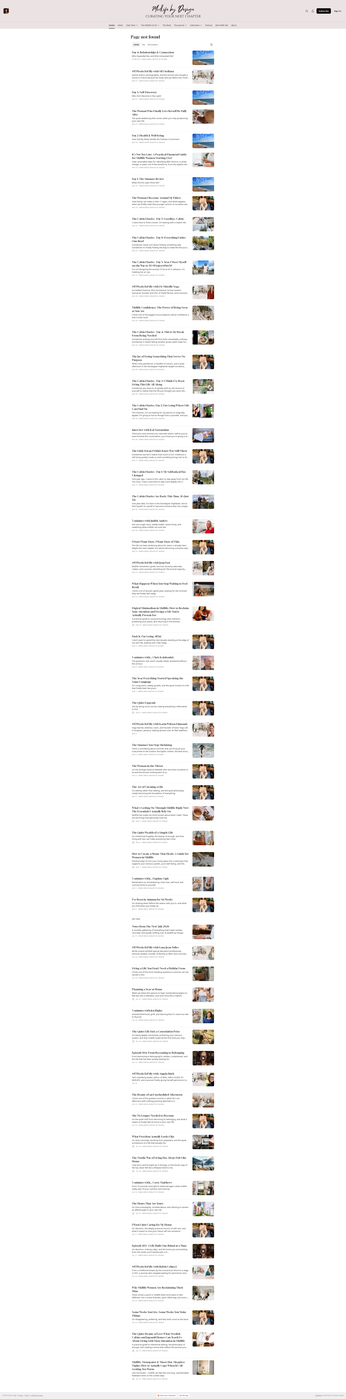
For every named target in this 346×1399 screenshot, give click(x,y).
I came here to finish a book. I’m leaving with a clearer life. (159, 222)
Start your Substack (168, 1395)
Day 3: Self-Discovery (144, 92)
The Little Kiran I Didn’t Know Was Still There (159, 450)
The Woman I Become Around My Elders (156, 197)
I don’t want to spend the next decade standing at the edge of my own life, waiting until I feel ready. (160, 641)
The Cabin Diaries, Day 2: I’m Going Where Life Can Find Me (160, 407)
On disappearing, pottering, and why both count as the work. (160, 1319)
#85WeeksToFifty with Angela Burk (153, 1073)
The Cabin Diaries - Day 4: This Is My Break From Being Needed (158, 333)
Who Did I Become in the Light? (146, 96)
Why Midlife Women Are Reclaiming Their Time (157, 1289)
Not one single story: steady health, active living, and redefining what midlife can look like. (156, 525)
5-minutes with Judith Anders (149, 520)
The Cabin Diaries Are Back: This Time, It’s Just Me (160, 498)
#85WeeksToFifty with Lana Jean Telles (155, 947)
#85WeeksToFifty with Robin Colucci (154, 1266)
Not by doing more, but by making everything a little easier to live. (159, 707)
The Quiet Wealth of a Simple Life (152, 832)
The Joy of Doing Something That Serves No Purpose (158, 358)
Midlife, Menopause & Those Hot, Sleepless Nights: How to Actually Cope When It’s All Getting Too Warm (158, 1365)
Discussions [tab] (153, 44)
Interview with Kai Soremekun (150, 429)
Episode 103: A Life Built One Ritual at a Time (159, 1245)
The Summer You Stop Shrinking (152, 744)
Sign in (337, 11)
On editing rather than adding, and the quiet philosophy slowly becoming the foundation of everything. (158, 792)
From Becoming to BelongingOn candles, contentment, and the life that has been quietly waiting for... (159, 1057)
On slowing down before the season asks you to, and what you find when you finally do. (159, 904)
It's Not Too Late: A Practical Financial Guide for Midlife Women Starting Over (159, 156)
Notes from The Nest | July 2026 (150, 926)
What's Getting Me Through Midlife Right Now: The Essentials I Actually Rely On (160, 809)
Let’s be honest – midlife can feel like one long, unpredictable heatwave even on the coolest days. (160, 1374)
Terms (26, 1395)
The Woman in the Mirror (147, 765)
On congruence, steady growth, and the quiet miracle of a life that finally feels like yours (160, 686)
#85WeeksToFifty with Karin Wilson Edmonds (159, 723)
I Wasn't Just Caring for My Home (152, 1224)
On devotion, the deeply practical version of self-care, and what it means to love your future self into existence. (159, 1229)
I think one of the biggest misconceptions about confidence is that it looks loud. (160, 316)
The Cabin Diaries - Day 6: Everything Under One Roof (159, 239)
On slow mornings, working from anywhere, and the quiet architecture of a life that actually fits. (159, 1141)
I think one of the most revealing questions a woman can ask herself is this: (160, 973)
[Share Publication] (312, 11)
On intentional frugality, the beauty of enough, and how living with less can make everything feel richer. (158, 837)
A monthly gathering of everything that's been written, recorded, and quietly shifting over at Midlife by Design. (158, 931)
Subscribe (324, 11)
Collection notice (36, 1395)
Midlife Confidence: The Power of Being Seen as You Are (159, 309)
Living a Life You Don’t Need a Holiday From (158, 968)
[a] (203, 1058)
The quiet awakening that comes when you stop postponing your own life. (160, 119)
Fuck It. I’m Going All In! (146, 636)
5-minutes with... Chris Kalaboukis (153, 657)
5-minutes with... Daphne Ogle (150, 878)
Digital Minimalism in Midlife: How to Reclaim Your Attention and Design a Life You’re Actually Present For (160, 611)
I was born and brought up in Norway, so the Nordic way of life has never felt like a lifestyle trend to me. (159, 1166)
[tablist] (145, 44)
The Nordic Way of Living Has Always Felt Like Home (159, 1159)
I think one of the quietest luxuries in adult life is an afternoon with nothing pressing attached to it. (156, 1099)
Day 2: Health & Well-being (148, 135)
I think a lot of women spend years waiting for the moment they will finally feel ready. (159, 592)
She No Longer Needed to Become (153, 1115)
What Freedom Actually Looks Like (153, 1136)
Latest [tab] (136, 44)
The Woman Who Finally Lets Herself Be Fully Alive (159, 112)
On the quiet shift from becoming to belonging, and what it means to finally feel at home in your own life (159, 1120)
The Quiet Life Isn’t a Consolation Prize (156, 1031)
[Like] (133, 127)
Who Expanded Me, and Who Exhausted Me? (153, 56)
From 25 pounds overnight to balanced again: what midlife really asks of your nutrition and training (159, 1187)
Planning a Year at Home (147, 989)
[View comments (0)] (152, 102)
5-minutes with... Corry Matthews (152, 1182)
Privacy (20, 1395)
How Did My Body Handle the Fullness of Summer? (156, 139)
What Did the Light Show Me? (145, 182)
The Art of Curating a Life (147, 786)
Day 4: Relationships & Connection (153, 52)
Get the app (184, 1395)
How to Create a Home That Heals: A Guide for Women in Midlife (160, 855)
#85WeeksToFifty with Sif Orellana (153, 71)
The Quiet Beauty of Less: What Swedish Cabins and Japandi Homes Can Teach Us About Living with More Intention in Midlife (158, 1337)
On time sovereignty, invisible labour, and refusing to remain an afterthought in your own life (160, 1208)
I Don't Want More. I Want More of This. (156, 541)
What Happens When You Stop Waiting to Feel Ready (159, 585)
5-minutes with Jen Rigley (147, 1010)
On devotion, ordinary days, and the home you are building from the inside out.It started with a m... (159, 1250)
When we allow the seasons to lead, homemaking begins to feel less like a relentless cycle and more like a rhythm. (159, 994)
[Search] (307, 11)
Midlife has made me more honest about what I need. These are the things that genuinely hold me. (160, 816)
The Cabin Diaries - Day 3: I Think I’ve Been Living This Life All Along (158, 382)
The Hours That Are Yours (147, 1203)
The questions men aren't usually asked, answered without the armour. (159, 662)
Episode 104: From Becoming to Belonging (158, 1052)
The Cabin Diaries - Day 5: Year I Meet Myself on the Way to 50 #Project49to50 (159, 263)
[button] (111, 25)
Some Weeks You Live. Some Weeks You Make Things (159, 1313)
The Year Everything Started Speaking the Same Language (157, 680)
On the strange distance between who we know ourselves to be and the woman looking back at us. (160, 771)
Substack (318, 1395)
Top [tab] (143, 44)
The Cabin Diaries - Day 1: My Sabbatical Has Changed (159, 473)
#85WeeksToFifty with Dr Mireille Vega (155, 286)
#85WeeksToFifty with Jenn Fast (151, 562)
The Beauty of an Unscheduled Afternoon (157, 1094)
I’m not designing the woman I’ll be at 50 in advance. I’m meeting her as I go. (158, 270)
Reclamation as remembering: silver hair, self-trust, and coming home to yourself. (157, 883)
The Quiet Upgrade (144, 702)
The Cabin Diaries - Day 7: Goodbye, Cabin (158, 218)
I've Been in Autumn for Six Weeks (152, 899)
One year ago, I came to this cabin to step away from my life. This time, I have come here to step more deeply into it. (160, 480)
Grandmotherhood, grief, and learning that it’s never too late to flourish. (160, 1015)
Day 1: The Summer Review (148, 178)
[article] (173, 57)
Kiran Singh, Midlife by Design (154, 59)
